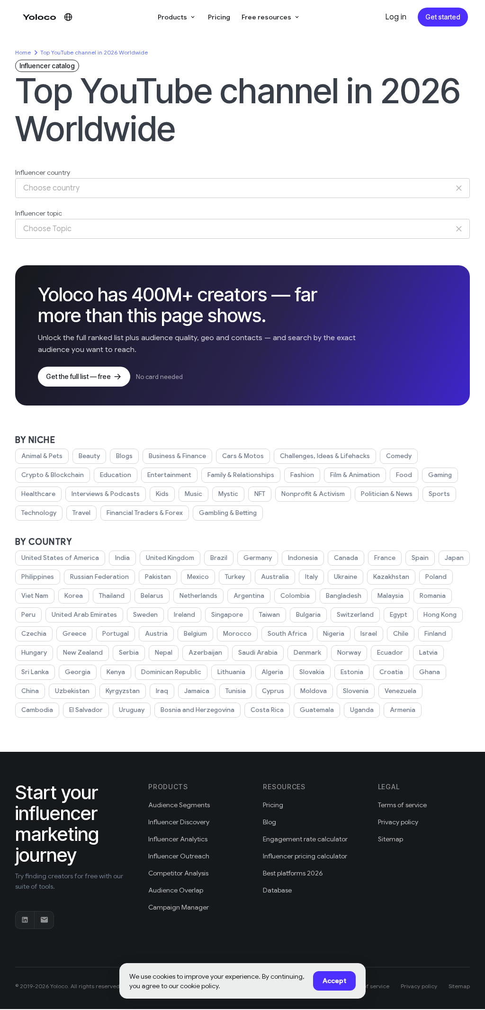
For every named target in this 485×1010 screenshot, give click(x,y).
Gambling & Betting (228, 513)
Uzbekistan (72, 691)
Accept (334, 980)
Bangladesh (343, 596)
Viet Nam (34, 596)
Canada (346, 558)
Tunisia (235, 691)
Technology (38, 513)
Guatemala (317, 710)
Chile (400, 634)
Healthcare (38, 494)
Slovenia (355, 691)
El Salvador (86, 710)
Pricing (219, 17)
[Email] (44, 920)
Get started (442, 17)
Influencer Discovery (178, 822)
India (122, 558)
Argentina (249, 596)
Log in (395, 17)
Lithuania (231, 672)
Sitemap (390, 839)
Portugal (115, 634)
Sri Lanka (35, 672)
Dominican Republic (171, 672)
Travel (81, 513)
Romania (433, 596)
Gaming (440, 475)
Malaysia (390, 596)
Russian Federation (99, 577)
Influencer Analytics (177, 839)
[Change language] (68, 17)
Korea (73, 596)
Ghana (429, 672)
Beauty (89, 456)
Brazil (218, 558)
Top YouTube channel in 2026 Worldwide (94, 52)
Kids (162, 494)
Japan (454, 558)
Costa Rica (267, 710)
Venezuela (400, 691)
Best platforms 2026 (293, 873)
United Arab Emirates (84, 615)
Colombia (295, 596)
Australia (275, 577)
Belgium (195, 634)
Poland (436, 577)
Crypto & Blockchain (52, 475)
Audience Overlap (175, 890)
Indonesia (303, 558)
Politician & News (387, 494)
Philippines (37, 577)
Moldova (313, 691)
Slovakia (311, 672)
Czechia (33, 634)
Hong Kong (440, 615)
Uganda (362, 710)
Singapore (227, 615)
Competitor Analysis (178, 873)
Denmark (307, 653)
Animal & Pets (42, 456)
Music (193, 494)
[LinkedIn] (25, 920)
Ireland (184, 615)
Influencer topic (38, 213)
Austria (156, 634)
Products (172, 17)
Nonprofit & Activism (313, 494)
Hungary (34, 653)
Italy (311, 577)
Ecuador (390, 653)
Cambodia (37, 710)
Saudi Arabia (258, 653)
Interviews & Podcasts (106, 494)
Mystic (228, 494)
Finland (435, 634)
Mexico (198, 577)
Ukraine (345, 577)
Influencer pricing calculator (305, 856)
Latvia (428, 653)
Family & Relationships (240, 475)
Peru (28, 615)
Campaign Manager (178, 907)
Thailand (112, 596)
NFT (259, 494)
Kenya (116, 672)
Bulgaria (308, 615)
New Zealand (83, 653)
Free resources (266, 17)
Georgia (77, 672)
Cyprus (273, 691)
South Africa (287, 634)
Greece (74, 634)
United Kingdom (170, 558)
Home (23, 52)
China (30, 691)
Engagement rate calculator (305, 839)
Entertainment (169, 475)
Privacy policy (398, 822)
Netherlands (198, 596)
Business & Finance (177, 456)
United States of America (60, 558)
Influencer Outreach (178, 856)
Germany (257, 558)
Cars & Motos (243, 456)
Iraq (162, 691)
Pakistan (158, 577)
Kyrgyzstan (123, 691)
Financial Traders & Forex (145, 513)
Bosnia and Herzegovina (197, 710)
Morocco (237, 634)
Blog (269, 822)
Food (404, 475)
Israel (368, 634)
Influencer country (42, 172)
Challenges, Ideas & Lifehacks (325, 456)
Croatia (391, 672)
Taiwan (269, 615)
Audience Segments (179, 805)
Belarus (152, 596)
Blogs (124, 456)
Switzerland (355, 615)
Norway (349, 653)
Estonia (352, 672)
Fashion (302, 475)
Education (115, 475)
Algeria (272, 672)
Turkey (235, 577)
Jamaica (196, 691)
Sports (439, 494)
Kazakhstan (391, 577)
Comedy (399, 456)
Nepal (163, 653)
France (384, 558)
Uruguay (131, 710)
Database (277, 890)
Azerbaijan (205, 653)
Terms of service (402, 805)
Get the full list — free (78, 376)
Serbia (129, 653)
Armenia (402, 710)
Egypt (398, 615)
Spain (420, 558)
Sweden (145, 615)
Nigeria (333, 634)
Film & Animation (355, 475)
